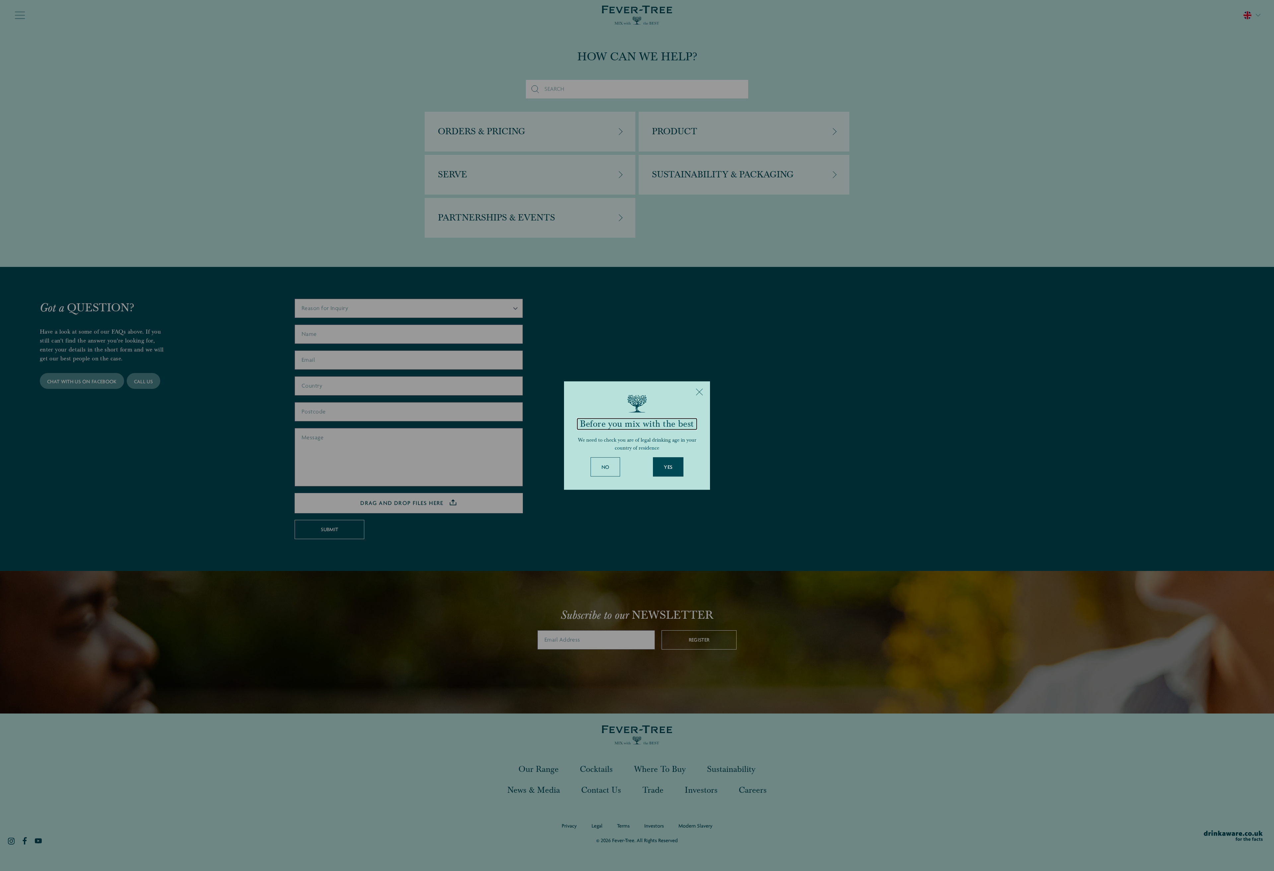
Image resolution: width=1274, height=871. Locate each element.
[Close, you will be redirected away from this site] (699, 392)
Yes (668, 467)
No (605, 467)
